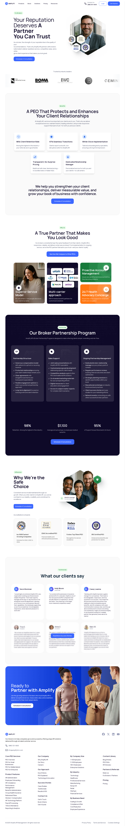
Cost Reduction (75, 807)
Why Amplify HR (43, 760)
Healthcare (74, 778)
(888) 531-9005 (92, 4)
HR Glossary (107, 765)
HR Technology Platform (13, 801)
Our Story (41, 762)
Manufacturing (75, 783)
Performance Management (9, 786)
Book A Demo (42, 802)
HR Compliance (10, 783)
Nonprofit (73, 786)
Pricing (105, 784)
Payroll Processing (11, 803)
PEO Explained (42, 776)
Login (103, 3)
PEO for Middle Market (12, 767)
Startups (73, 791)
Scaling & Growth (76, 802)
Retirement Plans (11, 795)
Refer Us (106, 773)
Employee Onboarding (12, 780)
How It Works (42, 773)
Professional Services (77, 781)
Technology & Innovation (46, 778)
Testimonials (42, 789)
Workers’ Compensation (13, 798)
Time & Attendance (11, 806)
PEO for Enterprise (11, 770)
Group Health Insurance (13, 793)
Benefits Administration (13, 790)
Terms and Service (99, 823)
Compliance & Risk (76, 804)
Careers (41, 765)
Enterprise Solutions (77, 767)
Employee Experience (77, 809)
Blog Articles (107, 760)
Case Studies (42, 786)
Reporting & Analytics (12, 808)
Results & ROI (42, 791)
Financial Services (76, 794)
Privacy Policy (86, 823)
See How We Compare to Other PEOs (62, 254)
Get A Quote (42, 805)
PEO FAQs (106, 762)
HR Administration (11, 778)
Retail (72, 788)
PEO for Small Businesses (9, 763)
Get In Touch (42, 799)
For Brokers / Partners (110, 776)
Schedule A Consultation (24, 59)
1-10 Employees (75, 760)
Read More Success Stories (62, 636)
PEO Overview (10, 760)
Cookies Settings (114, 823)
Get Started (114, 3)
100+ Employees (75, 765)
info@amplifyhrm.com (15, 750)
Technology (74, 776)
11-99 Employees (76, 762)
